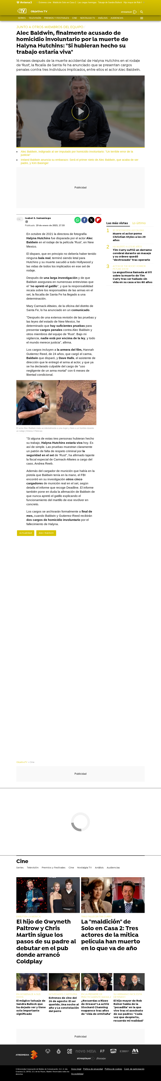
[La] (113, 895)
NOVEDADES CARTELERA (63, 994)
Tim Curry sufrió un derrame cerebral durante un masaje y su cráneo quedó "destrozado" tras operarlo (132, 255)
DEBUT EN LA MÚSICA (28, 916)
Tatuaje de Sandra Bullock (110, 2)
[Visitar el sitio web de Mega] (91, 1051)
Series (22, 18)
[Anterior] (36, 2)
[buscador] (141, 12)
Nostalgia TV (87, 18)
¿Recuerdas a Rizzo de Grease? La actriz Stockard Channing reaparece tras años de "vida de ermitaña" (96, 1007)
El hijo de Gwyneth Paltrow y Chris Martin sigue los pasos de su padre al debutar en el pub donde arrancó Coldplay (46, 942)
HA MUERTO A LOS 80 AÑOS (127, 246)
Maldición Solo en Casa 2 (64, 2)
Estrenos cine (45, 2)
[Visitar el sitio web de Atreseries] (102, 1051)
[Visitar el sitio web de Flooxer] (101, 1058)
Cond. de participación (134, 1069)
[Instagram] (26, 221)
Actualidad (25, 533)
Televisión (35, 18)
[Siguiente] (143, 2)
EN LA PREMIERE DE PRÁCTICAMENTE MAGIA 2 (96, 996)
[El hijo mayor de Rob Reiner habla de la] (129, 982)
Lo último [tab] (139, 223)
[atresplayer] (128, 12)
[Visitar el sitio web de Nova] (80, 1051)
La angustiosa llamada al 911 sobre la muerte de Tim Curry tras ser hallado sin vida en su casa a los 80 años (132, 277)
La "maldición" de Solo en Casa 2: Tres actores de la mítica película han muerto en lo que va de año (110, 935)
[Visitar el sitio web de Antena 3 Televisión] (48, 1051)
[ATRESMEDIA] (27, 1055)
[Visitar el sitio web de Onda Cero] (113, 1051)
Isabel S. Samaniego (38, 218)
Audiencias (117, 18)
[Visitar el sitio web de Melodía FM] (135, 1051)
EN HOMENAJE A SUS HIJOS (28, 996)
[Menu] (141, 18)
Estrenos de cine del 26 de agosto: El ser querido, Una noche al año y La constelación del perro (64, 1004)
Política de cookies (113, 1069)
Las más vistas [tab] (117, 223)
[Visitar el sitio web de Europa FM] (124, 1051)
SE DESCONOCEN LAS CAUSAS (128, 230)
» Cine (31, 762)
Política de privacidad (93, 1069)
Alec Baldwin (46, 533)
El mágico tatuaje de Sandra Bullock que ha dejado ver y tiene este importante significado (31, 1007)
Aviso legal (76, 1069)
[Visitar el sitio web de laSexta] (58, 1051)
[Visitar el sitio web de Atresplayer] (86, 1058)
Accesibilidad (77, 1074)
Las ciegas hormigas (87, 2)
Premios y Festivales (56, 18)
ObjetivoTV (21, 762)
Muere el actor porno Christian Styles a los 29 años (129, 237)
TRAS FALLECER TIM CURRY (96, 916)
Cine (74, 18)
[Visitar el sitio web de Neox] (69, 1051)
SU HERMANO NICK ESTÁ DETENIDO (128, 996)
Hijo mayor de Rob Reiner (135, 2)
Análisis (103, 18)
